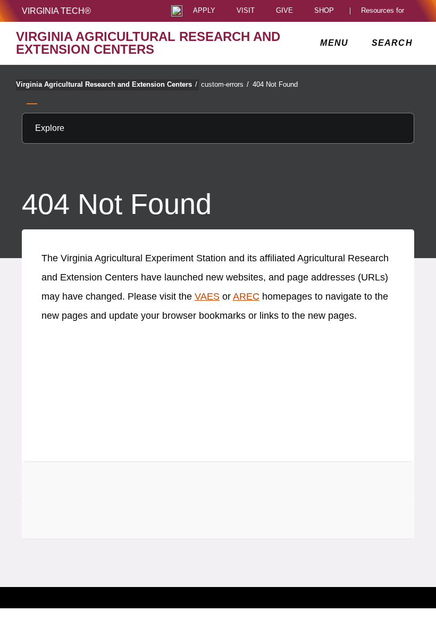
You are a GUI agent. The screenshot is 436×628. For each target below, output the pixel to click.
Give (284, 10)
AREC (246, 296)
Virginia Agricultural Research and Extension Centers (106, 84)
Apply (204, 10)
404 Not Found (275, 84)
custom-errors (225, 84)
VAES (207, 296)
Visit (246, 10)
